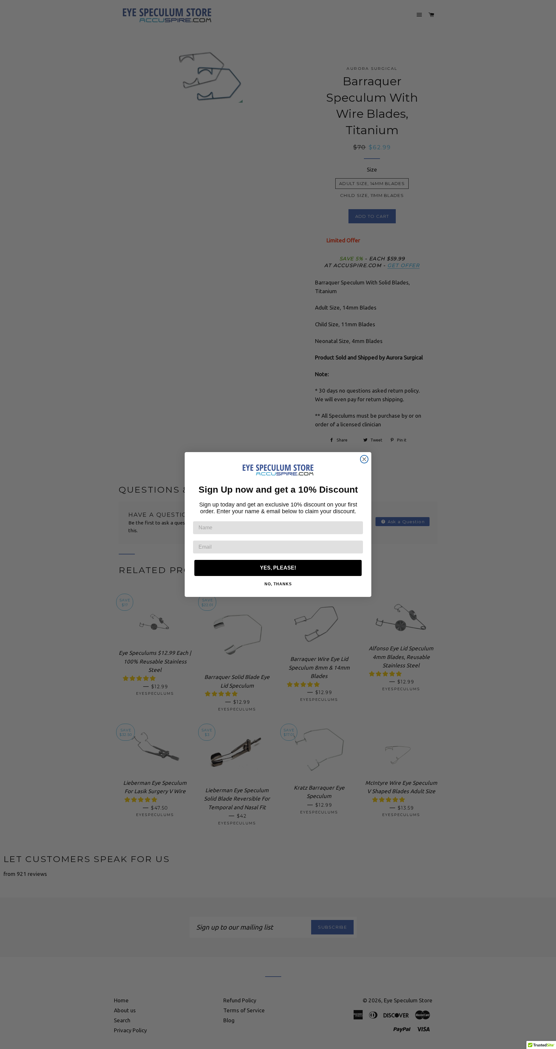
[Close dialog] (364, 459)
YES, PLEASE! (278, 568)
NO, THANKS (278, 584)
